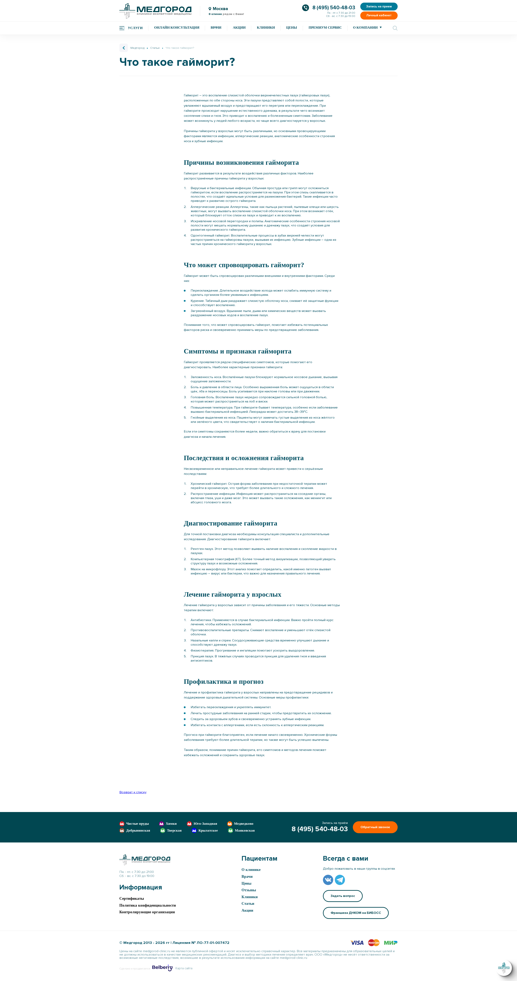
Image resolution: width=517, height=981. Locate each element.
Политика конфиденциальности (147, 905)
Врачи (216, 27)
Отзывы (249, 890)
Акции (239, 27)
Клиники (266, 27)
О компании (365, 27)
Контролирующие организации (147, 912)
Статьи (248, 903)
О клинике (251, 869)
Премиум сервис (325, 27)
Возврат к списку (132, 792)
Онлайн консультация (176, 27)
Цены (291, 27)
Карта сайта (183, 968)
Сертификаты (131, 898)
